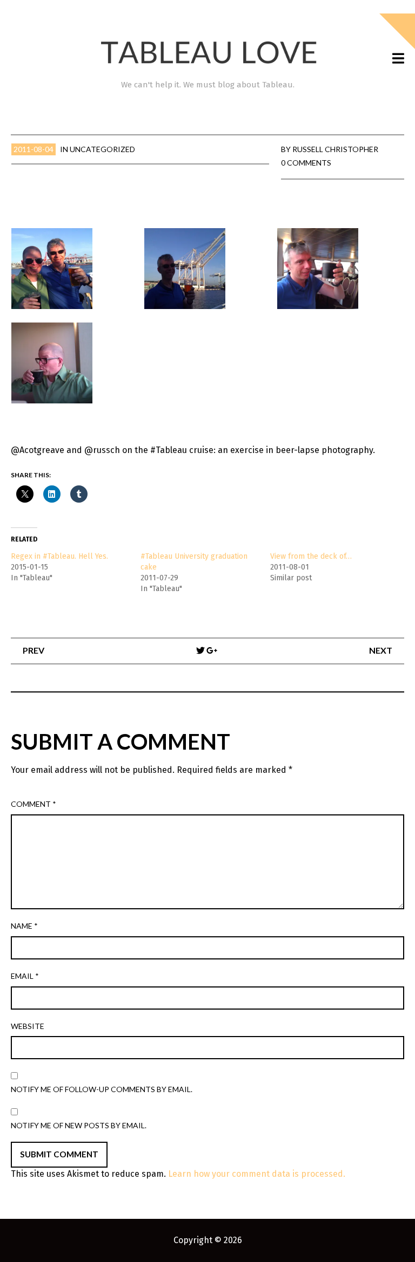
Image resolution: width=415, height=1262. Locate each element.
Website (27, 1026)
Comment (33, 803)
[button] (73, 268)
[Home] (207, 52)
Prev (33, 650)
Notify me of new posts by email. (78, 1125)
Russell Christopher (335, 149)
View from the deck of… (311, 556)
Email (25, 975)
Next (380, 650)
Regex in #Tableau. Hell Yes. (59, 556)
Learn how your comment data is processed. (256, 1174)
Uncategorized (102, 149)
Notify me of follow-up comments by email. (101, 1089)
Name (24, 925)
